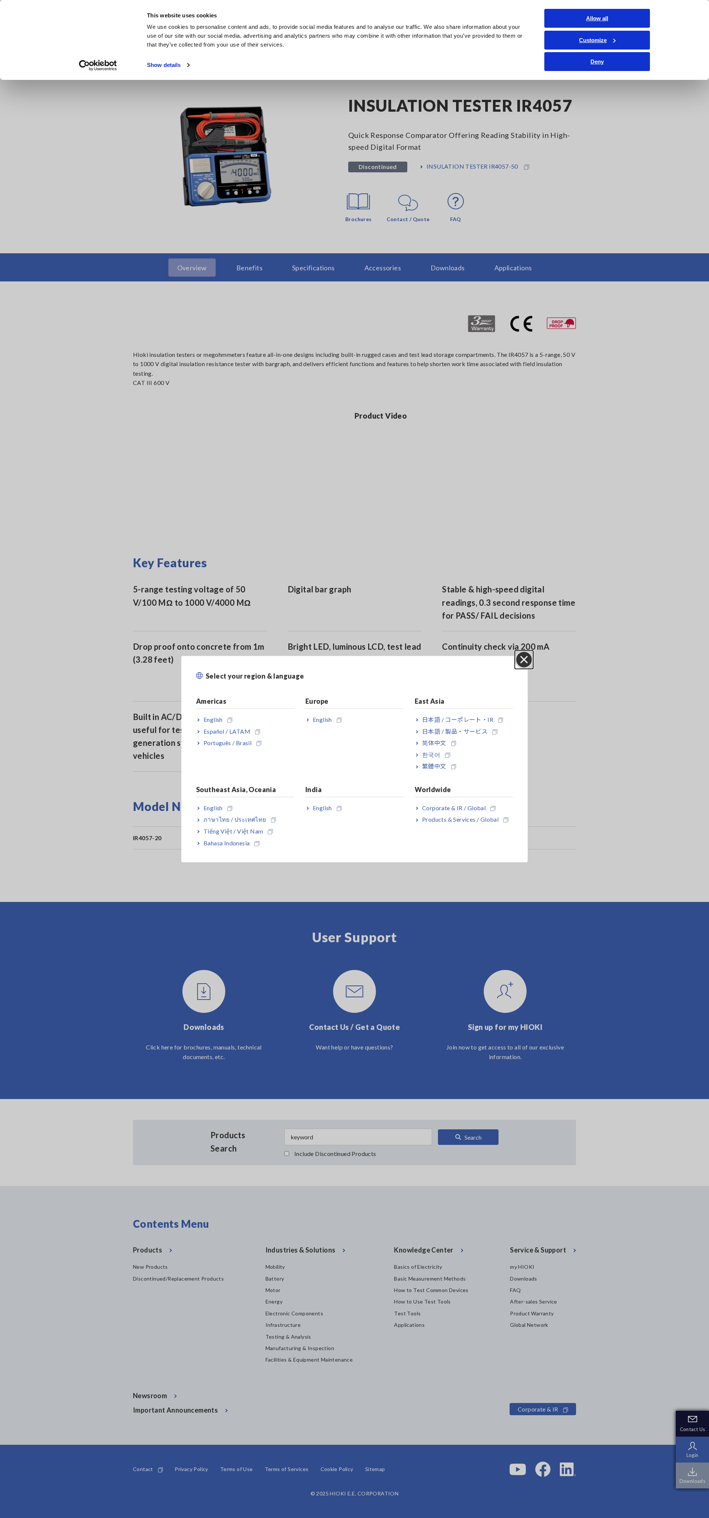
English (213, 719)
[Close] (524, 659)
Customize (593, 40)
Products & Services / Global (460, 819)
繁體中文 (434, 766)
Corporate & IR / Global (454, 807)
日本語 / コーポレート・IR (457, 719)
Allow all (597, 18)
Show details (164, 65)
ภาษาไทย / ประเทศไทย (234, 819)
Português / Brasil (227, 742)
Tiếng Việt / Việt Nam (233, 831)
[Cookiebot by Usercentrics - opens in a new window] (98, 65)
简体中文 (434, 742)
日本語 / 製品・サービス (454, 730)
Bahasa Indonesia (226, 842)
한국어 (431, 754)
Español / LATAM (226, 730)
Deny (597, 61)
